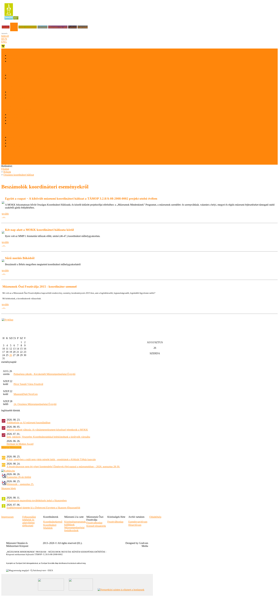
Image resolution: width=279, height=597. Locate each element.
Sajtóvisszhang (15, 143)
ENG (4, 41)
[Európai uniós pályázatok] (7, 319)
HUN (4, 39)
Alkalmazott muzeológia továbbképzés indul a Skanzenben (37, 500)
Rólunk (14, 24)
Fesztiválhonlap (115, 521)
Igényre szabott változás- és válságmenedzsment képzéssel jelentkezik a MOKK (47, 429)
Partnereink (7, 154)
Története (12, 75)
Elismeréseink (8, 157)
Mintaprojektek (15, 94)
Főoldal (6, 27)
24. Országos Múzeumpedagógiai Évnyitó (35, 404)
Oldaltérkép (155, 516)
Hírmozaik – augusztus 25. (20, 484)
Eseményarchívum (137, 521)
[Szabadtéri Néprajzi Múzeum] (11, 20)
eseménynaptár (8, 362)
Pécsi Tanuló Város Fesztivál (28, 384)
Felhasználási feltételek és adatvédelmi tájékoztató (33, 146)
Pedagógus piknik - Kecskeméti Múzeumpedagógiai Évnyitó (44, 374)
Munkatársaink (15, 61)
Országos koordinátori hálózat (18, 174)
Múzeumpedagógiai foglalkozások (74, 529)
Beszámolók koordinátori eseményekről (28, 123)
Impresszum (7, 516)
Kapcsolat (83, 27)
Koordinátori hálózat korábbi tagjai (25, 120)
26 (10, 355)
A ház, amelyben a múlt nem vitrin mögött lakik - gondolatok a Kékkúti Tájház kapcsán (51, 459)
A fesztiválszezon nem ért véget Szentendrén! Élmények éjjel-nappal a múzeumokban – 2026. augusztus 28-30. (63, 466)
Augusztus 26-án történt (19, 477)
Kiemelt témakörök (96, 526)
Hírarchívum (134, 525)
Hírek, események (27, 27)
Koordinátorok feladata (19, 114)
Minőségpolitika (16, 58)
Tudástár (72, 27)
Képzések (42, 27)
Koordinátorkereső (17, 117)
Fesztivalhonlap (94, 522)
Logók (11, 137)
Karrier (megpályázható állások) (17, 163)
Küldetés (12, 55)
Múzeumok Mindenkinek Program (25, 78)
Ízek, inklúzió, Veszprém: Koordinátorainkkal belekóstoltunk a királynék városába (48, 436)
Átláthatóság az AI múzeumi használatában (28, 422)
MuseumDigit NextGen (26, 394)
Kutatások (13, 92)
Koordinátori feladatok (49, 526)
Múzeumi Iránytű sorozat (20, 97)
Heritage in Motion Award (20, 444)
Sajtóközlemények (17, 140)
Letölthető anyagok (11, 160)
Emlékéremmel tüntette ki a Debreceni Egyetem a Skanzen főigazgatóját (43, 507)
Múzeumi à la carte (57, 27)
